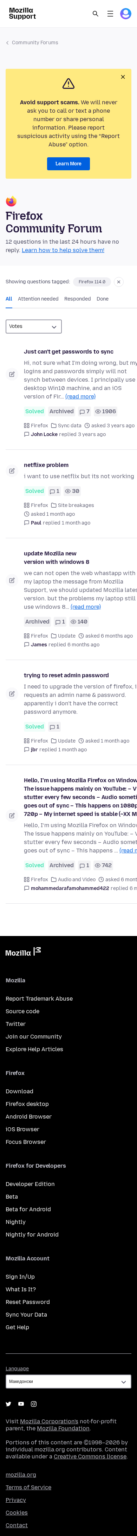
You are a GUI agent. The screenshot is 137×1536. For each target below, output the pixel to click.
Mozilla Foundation (63, 1428)
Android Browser (29, 1116)
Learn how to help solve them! (63, 250)
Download (19, 1091)
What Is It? (21, 1289)
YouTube (21, 1404)
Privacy (16, 1500)
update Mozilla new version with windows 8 (56, 557)
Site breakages (76, 505)
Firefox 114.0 (92, 281)
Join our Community (34, 1036)
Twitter (16, 1024)
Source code (22, 1011)
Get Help (17, 1327)
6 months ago (83, 645)
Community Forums (35, 43)
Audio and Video (77, 880)
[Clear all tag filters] (119, 282)
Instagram (34, 1404)
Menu (110, 13)
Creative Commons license (90, 1456)
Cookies (17, 1512)
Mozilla (23, 952)
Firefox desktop (27, 1104)
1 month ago (76, 523)
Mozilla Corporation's (49, 1421)
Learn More (68, 164)
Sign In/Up (20, 1276)
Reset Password (28, 1302)
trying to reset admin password (66, 675)
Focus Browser (26, 1142)
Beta (12, 1196)
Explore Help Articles (34, 1049)
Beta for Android (28, 1209)
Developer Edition (30, 1184)
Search (95, 13)
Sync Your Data (26, 1314)
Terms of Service (28, 1487)
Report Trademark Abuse (39, 998)
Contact (17, 1525)
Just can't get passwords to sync (68, 351)
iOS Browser (22, 1129)
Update (67, 636)
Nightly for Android (32, 1234)
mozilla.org (21, 1474)
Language (17, 1369)
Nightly (16, 1222)
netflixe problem (46, 465)
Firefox (39, 426)
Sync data (69, 426)
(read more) (80, 396)
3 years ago (92, 434)
